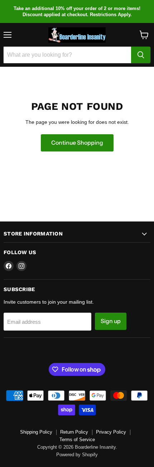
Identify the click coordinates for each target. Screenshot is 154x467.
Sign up (111, 321)
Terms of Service (77, 439)
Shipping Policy (36, 432)
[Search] (140, 55)
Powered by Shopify (77, 454)
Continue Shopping (77, 142)
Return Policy (74, 432)
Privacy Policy (111, 432)
